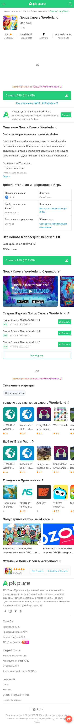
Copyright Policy (46, 718)
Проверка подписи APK (15, 631)
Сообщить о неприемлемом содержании (53, 225)
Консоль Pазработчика (15, 655)
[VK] (15, 611)
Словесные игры (39, 11)
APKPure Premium (12, 642)
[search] (70, 4)
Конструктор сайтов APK (16, 660)
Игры (25, 11)
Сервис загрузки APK (14, 637)
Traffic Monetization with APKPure (20, 671)
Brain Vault (25, 22)
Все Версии (37, 355)
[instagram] (10, 611)
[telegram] (5, 611)
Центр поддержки (12, 699)
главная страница (11, 11)
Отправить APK (11, 665)
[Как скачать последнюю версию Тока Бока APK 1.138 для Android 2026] (22, 534)
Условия (60, 718)
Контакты (7, 689)
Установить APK (11, 626)
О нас (6, 684)
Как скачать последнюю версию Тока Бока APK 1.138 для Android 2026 (20, 550)
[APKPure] (37, 4)
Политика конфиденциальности (21, 718)
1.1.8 (12, 197)
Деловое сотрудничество (16, 694)
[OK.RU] (21, 611)
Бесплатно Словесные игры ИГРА (53, 210)
